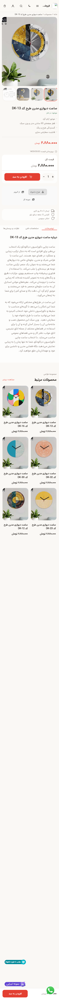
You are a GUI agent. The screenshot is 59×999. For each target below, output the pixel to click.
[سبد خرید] (4, 6)
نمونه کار (26, 199)
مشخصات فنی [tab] (32, 228)
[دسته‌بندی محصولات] (37, 6)
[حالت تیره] (29, 6)
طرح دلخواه (35, 192)
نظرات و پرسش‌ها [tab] (11, 228)
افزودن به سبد (19, 177)
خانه (55, 14)
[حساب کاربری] (12, 6)
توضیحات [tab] (49, 228)
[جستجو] (21, 6)
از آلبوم (17, 192)
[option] (51, 94)
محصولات (48, 14)
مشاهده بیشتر (8, 379)
